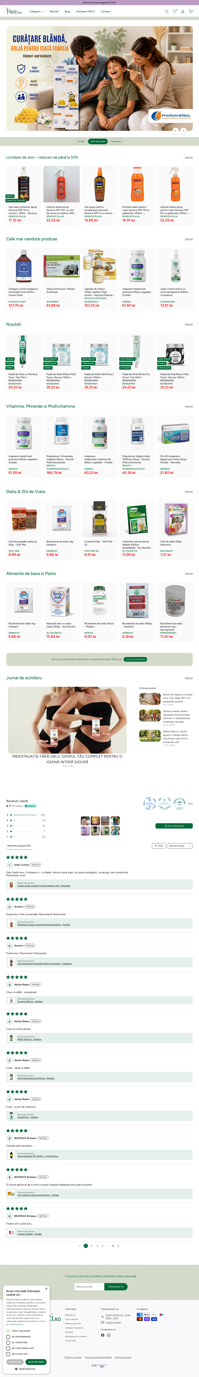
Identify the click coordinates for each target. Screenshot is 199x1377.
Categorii (35, 11)
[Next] (183, 131)
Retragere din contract (76, 1336)
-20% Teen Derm (97, 141)
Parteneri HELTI (85, 11)
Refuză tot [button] (15, 1362)
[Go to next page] (119, 1246)
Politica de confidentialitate (98, 1357)
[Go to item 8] (115, 830)
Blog (67, 11)
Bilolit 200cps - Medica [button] (29, 1039)
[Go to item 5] (85, 830)
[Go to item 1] (85, 820)
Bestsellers (116, 141)
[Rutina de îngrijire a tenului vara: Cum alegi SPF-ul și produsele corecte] (150, 699)
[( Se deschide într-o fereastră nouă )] (99, 1366)
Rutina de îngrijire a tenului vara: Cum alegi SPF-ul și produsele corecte (178, 698)
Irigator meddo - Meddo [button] (30, 1234)
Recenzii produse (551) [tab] (19, 845)
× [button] (46, 1289)
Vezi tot (189, 157)
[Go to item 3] (105, 820)
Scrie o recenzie (174, 825)
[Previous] (176, 131)
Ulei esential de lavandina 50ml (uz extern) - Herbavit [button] (45, 963)
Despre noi (70, 1315)
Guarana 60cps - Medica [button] (30, 1001)
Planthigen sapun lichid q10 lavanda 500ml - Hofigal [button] (44, 924)
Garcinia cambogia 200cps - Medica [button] (36, 1078)
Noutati (54, 11)
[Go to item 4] (115, 820)
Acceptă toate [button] (36, 1362)
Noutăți (81, 141)
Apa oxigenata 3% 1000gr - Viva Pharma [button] (38, 1156)
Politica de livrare (123, 1357)
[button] (25, 814)
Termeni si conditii (73, 1357)
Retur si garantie (73, 1323)
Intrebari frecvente (74, 1328)
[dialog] (26, 1329)
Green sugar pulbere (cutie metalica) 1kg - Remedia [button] (44, 885)
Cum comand (71, 1319)
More (190, 803)
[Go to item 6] (95, 830)
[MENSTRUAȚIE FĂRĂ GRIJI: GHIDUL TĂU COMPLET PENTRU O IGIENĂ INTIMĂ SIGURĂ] (67, 720)
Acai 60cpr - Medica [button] (28, 1117)
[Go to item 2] (95, 820)
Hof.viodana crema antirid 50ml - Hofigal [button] (38, 1195)
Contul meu (70, 1340)
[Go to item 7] (105, 830)
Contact (106, 11)
